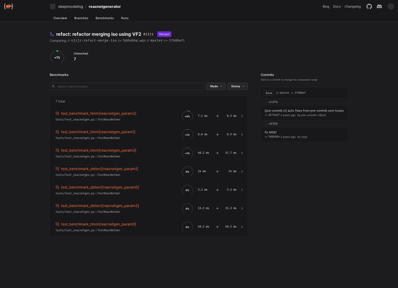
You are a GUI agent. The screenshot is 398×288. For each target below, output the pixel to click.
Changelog (353, 6)
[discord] (379, 6)
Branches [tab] (81, 18)
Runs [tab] (125, 18)
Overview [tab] (60, 18)
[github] (369, 6)
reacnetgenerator (105, 6)
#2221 (148, 34)
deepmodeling (70, 6)
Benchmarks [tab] (105, 18)
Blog (326, 6)
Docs (337, 6)
